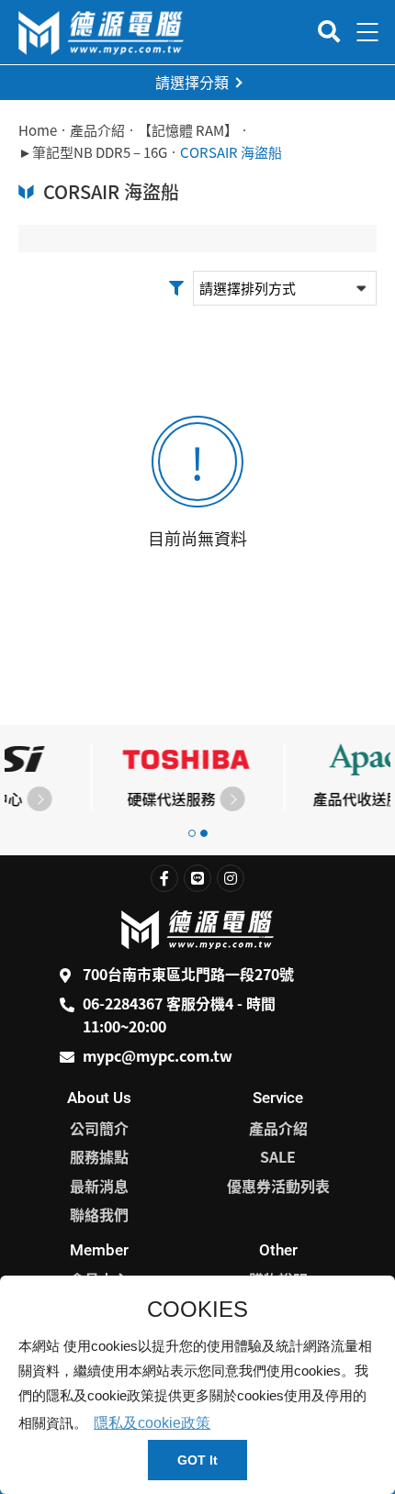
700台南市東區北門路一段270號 (188, 974)
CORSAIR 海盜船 (231, 152)
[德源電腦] (101, 32)
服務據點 (99, 1156)
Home (37, 130)
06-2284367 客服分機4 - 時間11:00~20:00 (179, 1015)
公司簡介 (99, 1128)
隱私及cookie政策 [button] (152, 1423)
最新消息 (99, 1186)
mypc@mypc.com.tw (157, 1055)
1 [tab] (192, 833)
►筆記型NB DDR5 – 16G (92, 152)
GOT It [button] (197, 1460)
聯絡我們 (99, 1214)
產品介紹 (97, 130)
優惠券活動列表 (278, 1186)
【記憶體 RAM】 (188, 130)
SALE (278, 1156)
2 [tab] (204, 833)
